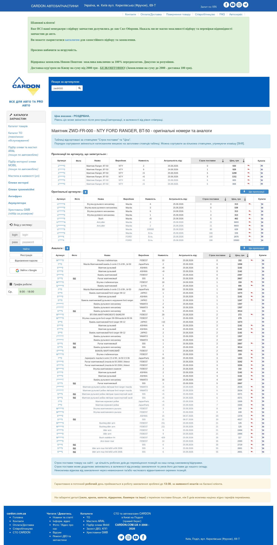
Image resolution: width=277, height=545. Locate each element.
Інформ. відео (61, 521)
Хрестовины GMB (20, 211)
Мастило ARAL (95, 521)
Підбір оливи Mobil (97, 525)
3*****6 (61, 237)
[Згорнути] (85, 192)
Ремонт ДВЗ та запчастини (62, 538)
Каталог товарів (18, 126)
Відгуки (57, 532)
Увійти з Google (28, 270)
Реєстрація (26, 255)
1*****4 (61, 240)
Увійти (26, 248)
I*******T (60, 304)
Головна (18, 517)
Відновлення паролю (26, 260)
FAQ (222, 14)
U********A (61, 222)
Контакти (130, 14)
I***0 (60, 264)
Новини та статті (63, 517)
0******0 (60, 275)
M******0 (60, 260)
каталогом (72, 39)
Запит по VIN (208, 6)
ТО (88, 517)
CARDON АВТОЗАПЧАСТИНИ (54, 5)
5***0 (60, 293)
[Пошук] (79, 88)
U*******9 (61, 204)
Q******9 (60, 286)
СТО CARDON (21, 532)
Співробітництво (205, 14)
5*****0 (60, 268)
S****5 (60, 278)
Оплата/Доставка (151, 14)
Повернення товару (178, 14)
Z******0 (61, 166)
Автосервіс (236, 14)
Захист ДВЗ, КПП (96, 528)
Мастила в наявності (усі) (24, 176)
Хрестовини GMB (97, 532)
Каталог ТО (18, 136)
